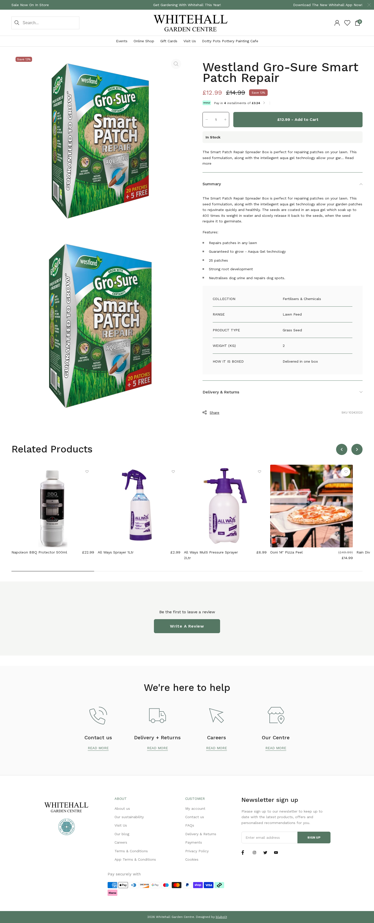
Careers (120, 842)
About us (122, 808)
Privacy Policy (197, 851)
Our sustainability (129, 817)
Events (121, 41)
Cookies (191, 859)
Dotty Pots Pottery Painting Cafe (230, 41)
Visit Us (189, 41)
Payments (193, 842)
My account (195, 808)
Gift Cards (168, 41)
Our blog (121, 834)
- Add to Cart (298, 119)
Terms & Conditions (131, 851)
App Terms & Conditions (135, 859)
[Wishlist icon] (347, 23)
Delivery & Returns (200, 834)
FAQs (189, 825)
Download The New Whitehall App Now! (328, 5)
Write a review (187, 626)
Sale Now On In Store (30, 5)
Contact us (194, 817)
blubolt (221, 917)
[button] (206, 119)
